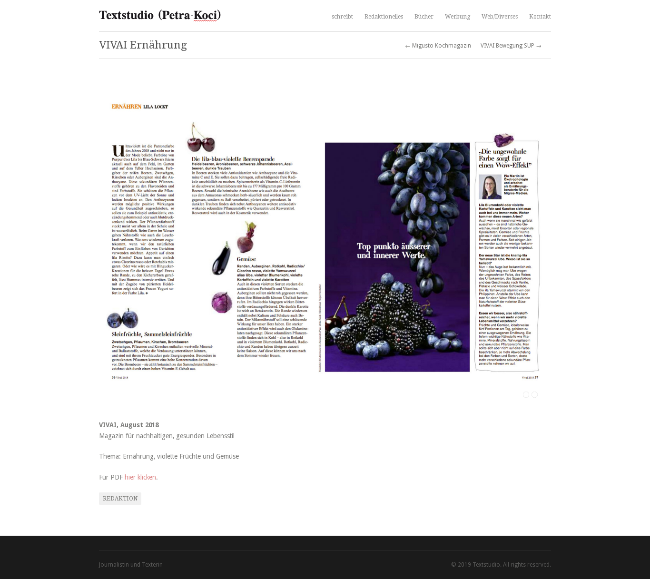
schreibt (342, 15)
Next (534, 243)
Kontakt (540, 16)
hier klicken (140, 477)
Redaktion (120, 498)
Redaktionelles (383, 16)
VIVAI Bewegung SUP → (511, 46)
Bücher (423, 16)
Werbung (457, 16)
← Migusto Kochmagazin (438, 46)
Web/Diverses (500, 16)
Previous (115, 243)
